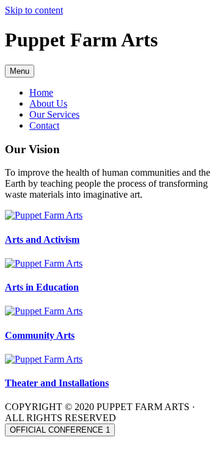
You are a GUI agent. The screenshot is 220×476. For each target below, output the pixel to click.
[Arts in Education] (43, 263)
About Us (48, 103)
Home (41, 92)
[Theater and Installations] (43, 359)
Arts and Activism (42, 239)
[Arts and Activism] (43, 215)
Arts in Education (42, 287)
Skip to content (34, 10)
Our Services (54, 114)
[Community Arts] (43, 311)
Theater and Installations (57, 383)
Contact (44, 125)
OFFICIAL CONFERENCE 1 (60, 430)
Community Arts (40, 335)
